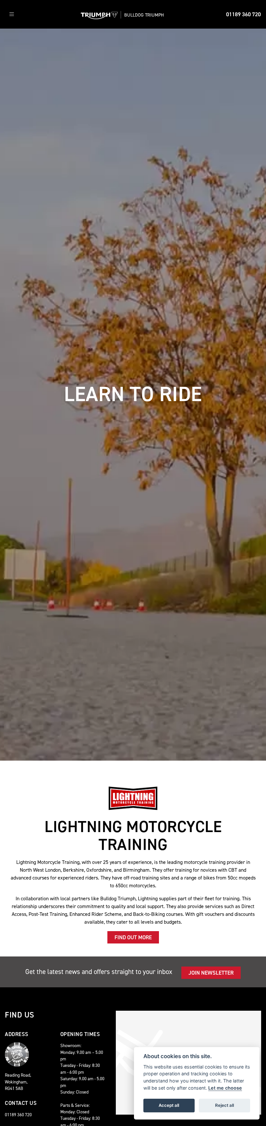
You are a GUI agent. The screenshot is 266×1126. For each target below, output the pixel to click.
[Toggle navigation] (11, 14)
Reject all (224, 1105)
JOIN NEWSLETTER (211, 972)
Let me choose (225, 1088)
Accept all (169, 1105)
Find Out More (133, 937)
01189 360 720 (243, 14)
